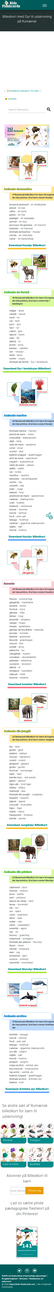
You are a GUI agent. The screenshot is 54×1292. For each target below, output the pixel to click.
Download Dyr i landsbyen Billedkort (27, 368)
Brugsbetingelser (10, 1278)
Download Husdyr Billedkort (27, 245)
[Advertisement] (27, 58)
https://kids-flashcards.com (22, 1284)
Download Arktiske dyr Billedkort (27, 1088)
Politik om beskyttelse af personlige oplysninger (24, 1276)
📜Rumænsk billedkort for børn (22, 90)
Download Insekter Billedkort (27, 684)
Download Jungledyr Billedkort (27, 824)
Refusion (23, 1278)
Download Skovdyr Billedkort (27, 969)
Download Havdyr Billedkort (27, 536)
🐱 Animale (10, 98)
